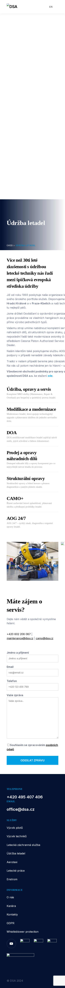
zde (50, 375)
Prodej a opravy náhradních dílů (34, 110)
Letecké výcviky (23, 41)
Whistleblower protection (22, 931)
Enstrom (14, 163)
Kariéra (11, 176)
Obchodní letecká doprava (30, 137)
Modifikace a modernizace (30, 100)
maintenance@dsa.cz (20, 638)
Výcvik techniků (20, 57)
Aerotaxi (15, 132)
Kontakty (13, 183)
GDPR (10, 923)
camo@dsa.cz (44, 638)
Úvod (10, 23)
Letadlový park (22, 47)
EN (50, 7)
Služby (11, 29)
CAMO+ (17, 121)
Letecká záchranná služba (23, 845)
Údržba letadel (19, 89)
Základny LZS (21, 73)
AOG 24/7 (18, 126)
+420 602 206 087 (19, 634)
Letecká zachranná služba (27, 68)
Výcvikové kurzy (23, 62)
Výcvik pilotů (18, 36)
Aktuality (13, 189)
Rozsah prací (21, 153)
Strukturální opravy (25, 116)
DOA (15, 105)
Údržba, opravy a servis (28, 94)
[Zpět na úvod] (20, 6)
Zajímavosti (19, 84)
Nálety (16, 78)
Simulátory (19, 52)
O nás (11, 170)
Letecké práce (19, 147)
